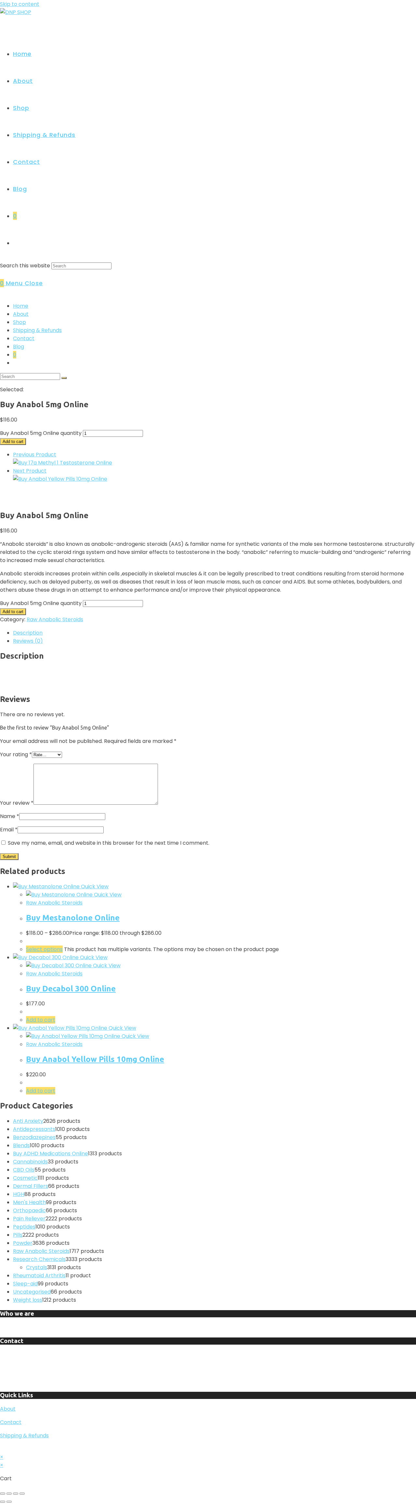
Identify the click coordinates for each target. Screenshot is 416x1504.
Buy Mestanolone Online (73, 917)
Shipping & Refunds (37, 330)
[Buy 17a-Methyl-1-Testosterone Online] (62, 462)
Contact (23, 338)
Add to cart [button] (40, 1020)
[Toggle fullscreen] (9, 1494)
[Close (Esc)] (22, 1494)
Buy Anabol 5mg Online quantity (41, 433)
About (21, 314)
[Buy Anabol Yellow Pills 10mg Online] (60, 479)
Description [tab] (28, 633)
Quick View (94, 886)
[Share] (15, 1494)
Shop (19, 322)
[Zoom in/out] (2, 1494)
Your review (16, 803)
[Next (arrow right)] (9, 1502)
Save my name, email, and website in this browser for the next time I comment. (108, 843)
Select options (44, 949)
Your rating (16, 754)
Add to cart (13, 441)
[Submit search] (64, 378)
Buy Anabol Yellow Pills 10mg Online (95, 1059)
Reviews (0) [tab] (28, 641)
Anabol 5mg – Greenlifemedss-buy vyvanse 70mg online (79, 670)
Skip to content (19, 4)
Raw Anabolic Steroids (55, 619)
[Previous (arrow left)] (2, 1502)
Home (20, 306)
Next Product (29, 471)
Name (9, 816)
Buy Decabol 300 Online (71, 988)
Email (9, 829)
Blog (18, 346)
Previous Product (34, 454)
